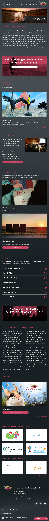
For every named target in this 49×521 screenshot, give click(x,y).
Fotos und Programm (15, 412)
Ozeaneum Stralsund (9, 297)
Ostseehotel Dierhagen (10, 278)
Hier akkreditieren (24, 67)
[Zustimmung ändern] (2, 518)
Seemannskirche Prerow (11, 287)
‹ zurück (38, 128)
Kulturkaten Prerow (9, 283)
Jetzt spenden (41, 518)
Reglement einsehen (15, 247)
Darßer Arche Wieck (9, 292)
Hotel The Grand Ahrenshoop (12, 268)
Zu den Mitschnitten (13, 162)
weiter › (44, 128)
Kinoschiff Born (7, 273)
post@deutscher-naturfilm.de (22, 499)
